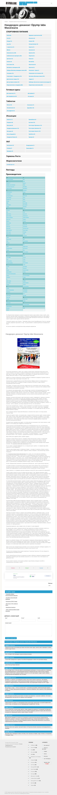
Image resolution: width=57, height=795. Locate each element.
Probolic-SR (33, 760)
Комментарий (8, 623)
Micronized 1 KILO (34, 776)
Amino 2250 (33, 747)
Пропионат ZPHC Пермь (11, 601)
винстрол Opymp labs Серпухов (35, 505)
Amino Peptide (33, 769)
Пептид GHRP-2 (34, 766)
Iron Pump (33, 764)
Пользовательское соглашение (10, 746)
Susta (32, 749)
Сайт (39, 618)
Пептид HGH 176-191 (35, 780)
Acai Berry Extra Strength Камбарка (11, 598)
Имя (6, 618)
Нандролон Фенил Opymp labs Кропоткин (17, 454)
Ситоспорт (33, 771)
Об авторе (47, 575)
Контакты (25, 4)
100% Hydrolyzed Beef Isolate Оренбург (12, 610)
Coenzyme (33, 762)
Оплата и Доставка (29, 2)
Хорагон (32, 785)
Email (23, 618)
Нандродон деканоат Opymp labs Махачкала (17, 21)
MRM (32, 754)
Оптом (21, 4)
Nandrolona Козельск (10, 607)
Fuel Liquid (33, 773)
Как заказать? (22, 2)
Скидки (35, 2)
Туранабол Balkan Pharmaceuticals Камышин (12, 594)
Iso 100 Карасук (47, 758)
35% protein (33, 752)
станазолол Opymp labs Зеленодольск (20, 443)
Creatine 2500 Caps (34, 778)
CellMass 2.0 (33, 745)
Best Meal (32, 783)
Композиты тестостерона (36, 756)
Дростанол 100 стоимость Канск (12, 604)
